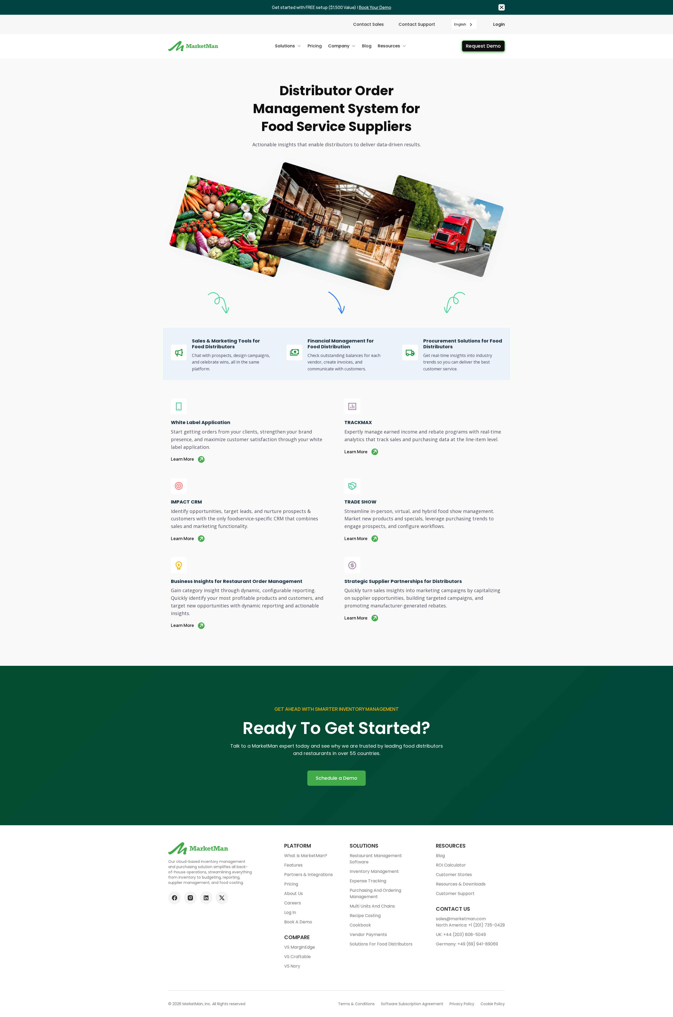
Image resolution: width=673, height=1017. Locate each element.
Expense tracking (368, 881)
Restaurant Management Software (376, 859)
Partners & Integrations (308, 875)
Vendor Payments (368, 935)
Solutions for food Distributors (381, 944)
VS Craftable (297, 957)
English (460, 24)
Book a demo (298, 922)
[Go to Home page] (194, 46)
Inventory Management (374, 871)
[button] (288, 46)
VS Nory (292, 966)
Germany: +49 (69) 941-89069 (467, 944)
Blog (440, 856)
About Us (293, 893)
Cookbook (360, 925)
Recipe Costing (365, 916)
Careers (292, 903)
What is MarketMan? (305, 856)
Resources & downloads (461, 884)
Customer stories (454, 875)
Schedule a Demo (336, 778)
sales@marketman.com (461, 919)
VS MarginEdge (299, 947)
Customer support (455, 893)
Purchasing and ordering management (375, 893)
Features (293, 865)
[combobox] (464, 24)
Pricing (291, 884)
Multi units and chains (372, 906)
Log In (290, 912)
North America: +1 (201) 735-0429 (470, 925)
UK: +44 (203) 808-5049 (461, 935)
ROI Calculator (451, 865)
